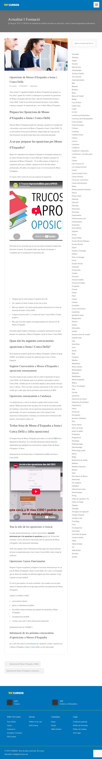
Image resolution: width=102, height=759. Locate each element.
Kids (73, 354)
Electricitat (76, 209)
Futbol (74, 293)
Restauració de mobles (80, 460)
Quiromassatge (77, 447)
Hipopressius (76, 318)
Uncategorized (77, 528)
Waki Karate (76, 550)
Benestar (75, 86)
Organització (76, 405)
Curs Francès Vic (78, 164)
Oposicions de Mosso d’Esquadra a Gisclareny (22, 671)
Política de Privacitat (80, 725)
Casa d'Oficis (76, 102)
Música (74, 383)
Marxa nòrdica (77, 367)
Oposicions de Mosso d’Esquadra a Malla (24, 664)
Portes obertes (77, 425)
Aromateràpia (76, 70)
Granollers (75, 305)
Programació (76, 438)
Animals (75, 64)
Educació (75, 202)
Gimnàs (74, 302)
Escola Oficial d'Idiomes (80, 241)
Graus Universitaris (78, 309)
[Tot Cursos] (11, 4)
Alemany (75, 57)
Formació (75, 276)
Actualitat (75, 54)
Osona (74, 409)
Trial (73, 525)
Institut (74, 331)
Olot (73, 389)
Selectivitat (76, 479)
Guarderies (75, 312)
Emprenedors (76, 215)
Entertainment (77, 222)
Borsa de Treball (78, 96)
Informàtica (76, 328)
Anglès (74, 61)
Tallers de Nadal (77, 502)
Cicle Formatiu (77, 122)
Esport (74, 247)
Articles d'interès (78, 73)
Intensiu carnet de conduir (81, 334)
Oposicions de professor (80, 402)
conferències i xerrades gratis (82, 154)
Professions (76, 434)
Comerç (74, 138)
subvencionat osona (78, 489)
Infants (74, 325)
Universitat (76, 531)
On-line (74, 392)
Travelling (75, 521)
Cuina (74, 157)
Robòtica (75, 463)
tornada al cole (77, 518)
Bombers (75, 90)
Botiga (74, 99)
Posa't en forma (77, 428)
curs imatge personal (79, 167)
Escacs (74, 235)
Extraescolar (76, 270)
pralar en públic (77, 431)
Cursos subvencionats (79, 183)
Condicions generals (80, 722)
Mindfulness (76, 376)
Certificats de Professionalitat (82, 119)
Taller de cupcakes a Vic (80, 499)
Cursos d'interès (77, 177)
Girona (53, 725)
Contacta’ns (11, 729)
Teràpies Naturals (78, 515)
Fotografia (75, 286)
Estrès (74, 260)
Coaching (75, 131)
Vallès (74, 541)
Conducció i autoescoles (80, 151)
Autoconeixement (78, 80)
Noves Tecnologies (78, 386)
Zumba (74, 557)
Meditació (75, 373)
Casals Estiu (76, 106)
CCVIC (74, 112)
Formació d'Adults (78, 283)
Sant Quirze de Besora (80, 476)
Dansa (74, 186)
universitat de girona (79, 534)
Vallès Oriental (77, 544)
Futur (74, 296)
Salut (74, 473)
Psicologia (75, 441)
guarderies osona (78, 315)
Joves (74, 347)
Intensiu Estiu (77, 338)
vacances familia (77, 537)
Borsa (74, 93)
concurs (74, 141)
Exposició (75, 267)
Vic (73, 547)
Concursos (75, 144)
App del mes (76, 67)
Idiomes (74, 322)
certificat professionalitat (80, 115)
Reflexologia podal (78, 450)
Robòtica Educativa (79, 467)
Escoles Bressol (77, 244)
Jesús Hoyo (76, 344)
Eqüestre (75, 231)
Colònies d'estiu (77, 135)
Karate (74, 351)
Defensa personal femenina (81, 189)
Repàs (74, 457)
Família (74, 273)
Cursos (74, 170)
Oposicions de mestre (79, 399)
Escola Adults (76, 238)
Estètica (74, 254)
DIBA (55, 438)
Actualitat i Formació (14, 733)
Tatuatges (75, 508)
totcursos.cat (33, 644)
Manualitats (76, 363)
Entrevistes (76, 225)
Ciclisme (75, 128)
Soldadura (75, 486)
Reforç (74, 454)
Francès (74, 289)
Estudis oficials (77, 264)
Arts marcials (76, 77)
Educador (75, 206)
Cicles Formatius (78, 125)
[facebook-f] (91, 750)
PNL (73, 421)
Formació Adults (78, 280)
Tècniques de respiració (80, 512)
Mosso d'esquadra (78, 380)
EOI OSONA (76, 228)
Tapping (75, 505)
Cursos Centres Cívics (79, 173)
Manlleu (75, 360)
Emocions (75, 212)
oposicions (33, 86)
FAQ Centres (33, 725)
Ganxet (74, 299)
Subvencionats (77, 492)
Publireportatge (77, 444)
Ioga (73, 341)
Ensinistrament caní (79, 218)
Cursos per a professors (80, 180)
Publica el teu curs (35, 722)
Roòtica (74, 470)
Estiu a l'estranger (78, 257)
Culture (74, 160)
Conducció (75, 148)
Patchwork (75, 412)
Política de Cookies (80, 729)
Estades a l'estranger (79, 251)
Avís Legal (77, 733)
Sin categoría (76, 483)
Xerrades (75, 554)
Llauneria (75, 357)
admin (14, 86)
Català (74, 109)
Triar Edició (11, 722)
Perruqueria (76, 415)
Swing (74, 496)
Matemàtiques (77, 370)
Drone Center (76, 196)
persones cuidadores (79, 418)
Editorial (75, 199)
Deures (74, 193)
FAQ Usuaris (11, 737)
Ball (73, 83)
